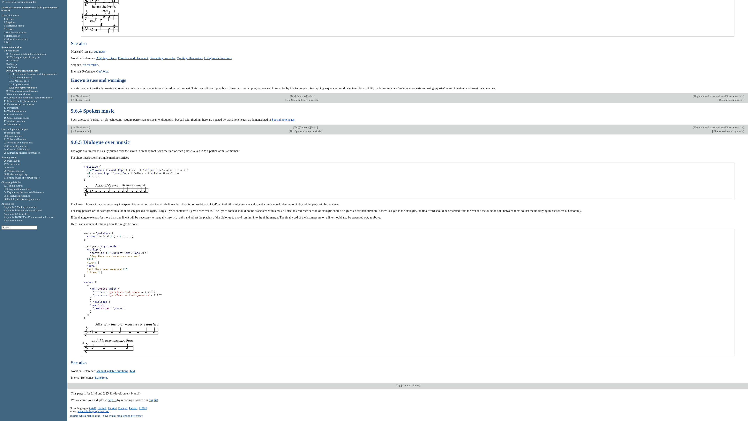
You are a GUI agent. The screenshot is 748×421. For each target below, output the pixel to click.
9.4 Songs (11, 64)
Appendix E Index (13, 220)
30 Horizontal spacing (15, 174)
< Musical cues (80, 99)
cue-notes (100, 51)
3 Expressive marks (14, 25)
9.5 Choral (12, 67)
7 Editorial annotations (16, 39)
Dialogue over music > (730, 99)
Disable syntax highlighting (85, 415)
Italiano (133, 408)
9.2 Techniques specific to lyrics (23, 57)
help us (112, 400)
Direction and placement (133, 58)
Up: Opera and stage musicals (302, 99)
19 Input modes (12, 132)
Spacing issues (9, 157)
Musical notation (10, 15)
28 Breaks (9, 167)
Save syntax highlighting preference (123, 415)
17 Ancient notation (14, 121)
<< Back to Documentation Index (18, 1)
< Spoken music (81, 131)
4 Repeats (9, 28)
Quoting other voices (190, 58)
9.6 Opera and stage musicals (22, 70)
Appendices (7, 203)
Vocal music (90, 64)
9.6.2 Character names (20, 77)
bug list (153, 400)
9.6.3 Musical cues (19, 80)
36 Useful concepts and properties (22, 199)
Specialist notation (11, 47)
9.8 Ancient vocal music (19, 94)
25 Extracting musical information (22, 152)
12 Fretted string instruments (19, 104)
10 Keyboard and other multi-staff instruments (28, 97)
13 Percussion (11, 107)
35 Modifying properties (17, 195)
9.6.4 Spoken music (19, 84)
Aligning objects (106, 58)
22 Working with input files (18, 142)
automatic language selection (93, 411)
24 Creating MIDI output (17, 149)
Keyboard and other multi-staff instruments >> (718, 96)
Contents (301, 96)
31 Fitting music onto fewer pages (22, 177)
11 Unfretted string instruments (20, 101)
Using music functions (218, 58)
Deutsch (102, 408)
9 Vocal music (11, 50)
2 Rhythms (9, 22)
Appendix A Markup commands (20, 207)
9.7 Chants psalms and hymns (22, 90)
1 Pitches (8, 19)
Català (92, 408)
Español (112, 408)
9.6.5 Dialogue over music (23, 87)
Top (293, 96)
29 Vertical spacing (14, 170)
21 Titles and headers (15, 139)
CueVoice (102, 71)
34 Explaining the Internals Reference (24, 192)
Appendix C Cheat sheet (17, 213)
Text (132, 371)
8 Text (7, 42)
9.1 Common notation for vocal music (26, 53)
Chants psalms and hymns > (728, 131)
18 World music (12, 124)
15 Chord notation (13, 114)
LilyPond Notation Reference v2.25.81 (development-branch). (29, 9)
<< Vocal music (80, 96)
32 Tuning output (13, 185)
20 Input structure (13, 135)
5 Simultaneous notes (15, 32)
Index (311, 96)
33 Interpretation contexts (17, 189)
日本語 (143, 408)
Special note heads (283, 119)
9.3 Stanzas (12, 60)
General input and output (14, 129)
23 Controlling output (15, 146)
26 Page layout (12, 160)
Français (122, 408)
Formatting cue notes (162, 58)
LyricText (101, 377)
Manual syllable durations (112, 371)
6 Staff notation (12, 35)
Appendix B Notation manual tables (23, 210)
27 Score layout (12, 164)
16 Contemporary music (16, 117)
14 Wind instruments (15, 111)
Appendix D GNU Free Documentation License (28, 217)
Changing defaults (11, 182)
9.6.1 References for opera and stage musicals (32, 74)
